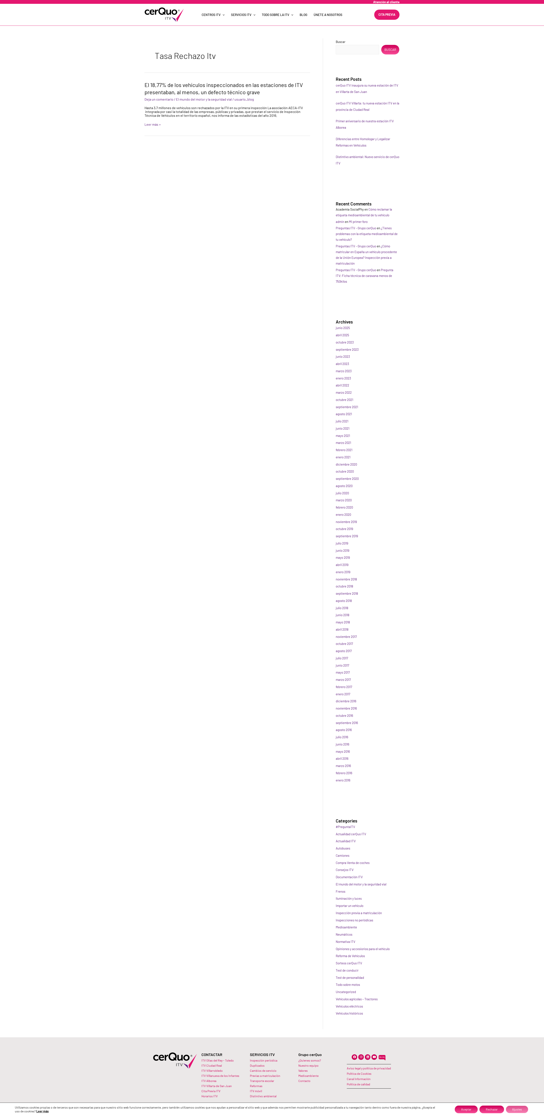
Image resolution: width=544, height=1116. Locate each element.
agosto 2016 (344, 730)
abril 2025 (342, 335)
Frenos (340, 891)
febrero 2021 (344, 450)
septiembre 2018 (347, 593)
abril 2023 (342, 364)
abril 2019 (342, 565)
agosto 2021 (344, 414)
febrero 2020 (344, 507)
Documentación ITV (349, 877)
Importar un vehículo (349, 906)
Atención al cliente (386, 2)
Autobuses (343, 848)
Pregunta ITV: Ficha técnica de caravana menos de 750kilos (364, 275)
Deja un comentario (158, 99)
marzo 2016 (343, 766)
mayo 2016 (343, 751)
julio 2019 (342, 543)
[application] (223, 14)
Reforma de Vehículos (350, 956)
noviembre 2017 (346, 637)
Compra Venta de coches (353, 863)
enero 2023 (343, 378)
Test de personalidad (350, 977)
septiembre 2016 (347, 723)
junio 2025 (343, 328)
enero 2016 (343, 780)
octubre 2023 (345, 342)
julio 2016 (342, 737)
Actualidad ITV (346, 841)
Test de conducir (347, 970)
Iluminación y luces (349, 898)
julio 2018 (342, 608)
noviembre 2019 (346, 522)
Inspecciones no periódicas (354, 920)
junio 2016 (342, 744)
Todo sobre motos (348, 984)
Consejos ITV (345, 870)
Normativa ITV (345, 942)
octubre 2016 (344, 715)
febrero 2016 (344, 773)
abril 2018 (342, 629)
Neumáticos (344, 934)
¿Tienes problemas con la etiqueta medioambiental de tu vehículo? (367, 233)
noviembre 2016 (346, 708)
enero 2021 (343, 457)
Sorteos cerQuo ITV (349, 963)
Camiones (342, 855)
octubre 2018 (344, 586)
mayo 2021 (343, 436)
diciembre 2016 (346, 701)
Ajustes (517, 1109)
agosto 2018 (344, 601)
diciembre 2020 (346, 464)
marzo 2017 (343, 679)
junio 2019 (342, 550)
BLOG (303, 15)
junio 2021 (342, 428)
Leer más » (152, 124)
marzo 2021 (343, 443)
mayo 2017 (343, 672)
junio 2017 (342, 665)
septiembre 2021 (347, 407)
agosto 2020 (344, 486)
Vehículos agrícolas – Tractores (357, 999)
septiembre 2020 (347, 478)
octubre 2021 (344, 400)
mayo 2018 (343, 622)
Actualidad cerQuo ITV (351, 834)
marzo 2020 (344, 500)
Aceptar (466, 1109)
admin (340, 222)
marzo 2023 (344, 371)
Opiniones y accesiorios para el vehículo (363, 949)
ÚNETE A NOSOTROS (328, 15)
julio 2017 (342, 658)
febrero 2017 (344, 687)
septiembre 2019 (347, 536)
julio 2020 (342, 493)
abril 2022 (342, 385)
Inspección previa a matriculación (359, 913)
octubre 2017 (344, 644)
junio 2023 (343, 356)
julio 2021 (342, 421)
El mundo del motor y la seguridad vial (204, 99)
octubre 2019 (344, 529)
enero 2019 (343, 572)
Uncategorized (346, 992)
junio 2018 (342, 615)
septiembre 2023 (347, 349)
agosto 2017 (344, 651)
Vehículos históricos (349, 1013)
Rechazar (492, 1109)
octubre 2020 (345, 471)
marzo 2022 (344, 392)
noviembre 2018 (346, 579)
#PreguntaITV (345, 827)
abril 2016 (342, 758)
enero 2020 (343, 514)
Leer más (42, 1111)
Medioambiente (346, 927)
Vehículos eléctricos (349, 1006)
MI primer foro (358, 222)
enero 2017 (343, 694)
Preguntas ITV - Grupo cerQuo (356, 228)
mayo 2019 (343, 557)
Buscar (340, 42)
